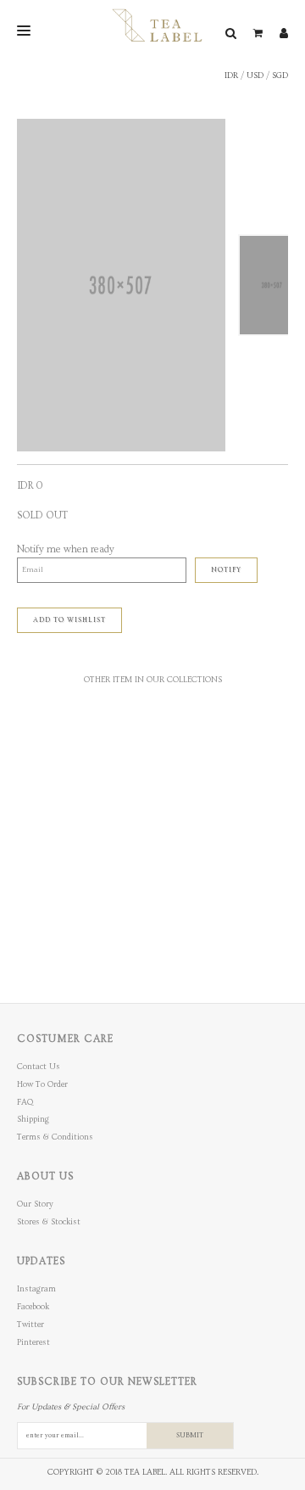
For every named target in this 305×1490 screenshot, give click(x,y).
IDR (231, 75)
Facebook (33, 1307)
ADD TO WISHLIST (69, 620)
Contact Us (38, 1066)
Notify (226, 570)
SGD (280, 75)
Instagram (36, 1289)
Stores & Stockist (48, 1222)
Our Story (35, 1204)
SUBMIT (189, 1435)
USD (255, 75)
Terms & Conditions (55, 1137)
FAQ (25, 1102)
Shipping (33, 1119)
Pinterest (33, 1342)
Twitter (30, 1324)
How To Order (42, 1084)
